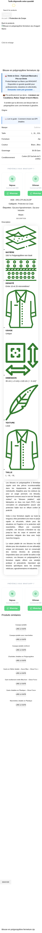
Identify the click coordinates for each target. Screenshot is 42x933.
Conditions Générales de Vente (10, 852)
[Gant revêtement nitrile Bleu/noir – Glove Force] (21, 677)
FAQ (1, 841)
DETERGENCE (5, 800)
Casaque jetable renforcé (21, 646)
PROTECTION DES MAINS (9, 793)
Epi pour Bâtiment (6, 815)
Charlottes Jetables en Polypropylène (21, 656)
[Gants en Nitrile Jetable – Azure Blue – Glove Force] (21, 665)
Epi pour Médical (5, 826)
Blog (1, 833)
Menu (2, 829)
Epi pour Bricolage (6, 811)
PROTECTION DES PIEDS (9, 796)
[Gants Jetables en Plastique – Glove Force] (21, 687)
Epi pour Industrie (6, 807)
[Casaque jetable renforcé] (21, 643)
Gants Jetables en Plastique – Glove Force (21, 690)
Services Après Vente (7, 844)
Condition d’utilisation (7, 848)
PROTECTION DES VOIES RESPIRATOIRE (15, 785)
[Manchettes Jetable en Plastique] (21, 698)
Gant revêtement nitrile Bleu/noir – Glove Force (21, 680)
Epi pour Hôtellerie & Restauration (11, 822)
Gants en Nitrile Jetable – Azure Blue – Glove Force (21, 669)
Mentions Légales (6, 855)
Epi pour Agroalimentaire (8, 818)
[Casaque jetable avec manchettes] (21, 632)
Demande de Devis (6, 837)
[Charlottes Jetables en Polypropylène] (21, 653)
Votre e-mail (4, 870)
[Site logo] (21, 5)
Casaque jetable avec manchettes (21, 635)
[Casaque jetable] (21, 622)
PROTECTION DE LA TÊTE (9, 781)
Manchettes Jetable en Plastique (21, 701)
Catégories (5, 778)
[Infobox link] (21, 750)
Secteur (3, 804)
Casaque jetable (21, 625)
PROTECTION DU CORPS (9, 789)
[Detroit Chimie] (21, 717)
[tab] (21, 218)
